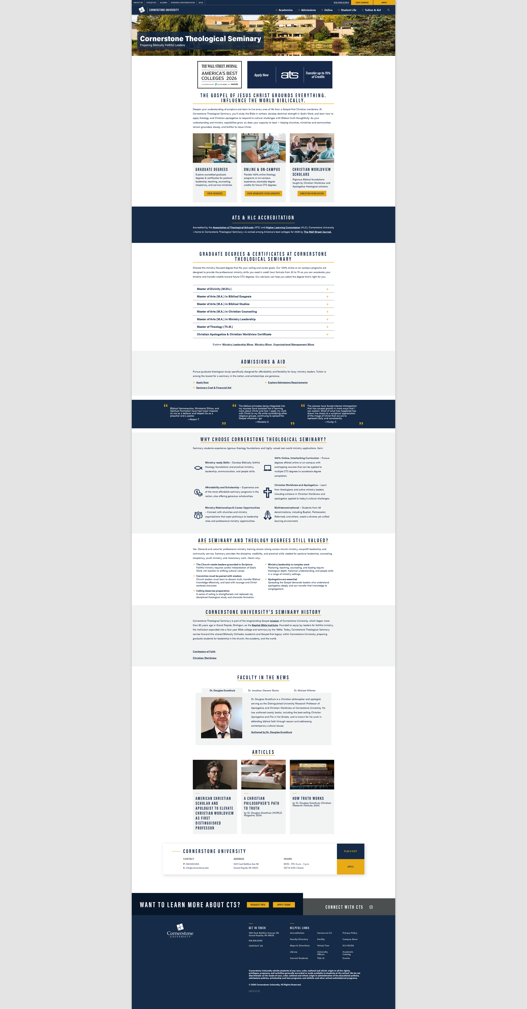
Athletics (151, 2)
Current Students (299, 958)
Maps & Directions (300, 945)
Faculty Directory (299, 939)
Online (328, 10)
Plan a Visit (350, 851)
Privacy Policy (350, 932)
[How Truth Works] (312, 797)
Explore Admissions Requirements (288, 382)
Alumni (163, 2)
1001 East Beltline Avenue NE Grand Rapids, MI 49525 (264, 934)
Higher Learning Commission (283, 227)
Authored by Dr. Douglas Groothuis (271, 732)
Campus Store (350, 939)
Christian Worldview (312, 193)
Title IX (321, 958)
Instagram (371, 907)
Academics (286, 10)
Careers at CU (324, 932)
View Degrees (215, 193)
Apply (384, 2)
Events (346, 958)
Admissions (308, 10)
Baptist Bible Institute (265, 625)
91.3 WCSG (348, 945)
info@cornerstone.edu (197, 867)
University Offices (322, 953)
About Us (138, 2)
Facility (321, 939)
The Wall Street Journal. (318, 231)
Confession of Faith (204, 651)
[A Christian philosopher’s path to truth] (263, 797)
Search (388, 10)
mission (274, 620)
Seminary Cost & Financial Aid (213, 387)
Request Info (258, 904)
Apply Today (284, 904)
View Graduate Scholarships (263, 193)
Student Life (348, 10)
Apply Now (261, 74)
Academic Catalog (348, 953)
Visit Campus (362, 2)
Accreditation (297, 932)
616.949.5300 (341, 2)
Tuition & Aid (373, 10)
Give (201, 2)
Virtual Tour (323, 945)
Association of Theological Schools (233, 227)
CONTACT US (256, 945)
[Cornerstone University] (159, 10)
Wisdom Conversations (183, 2)
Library (293, 951)
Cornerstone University (180, 930)
